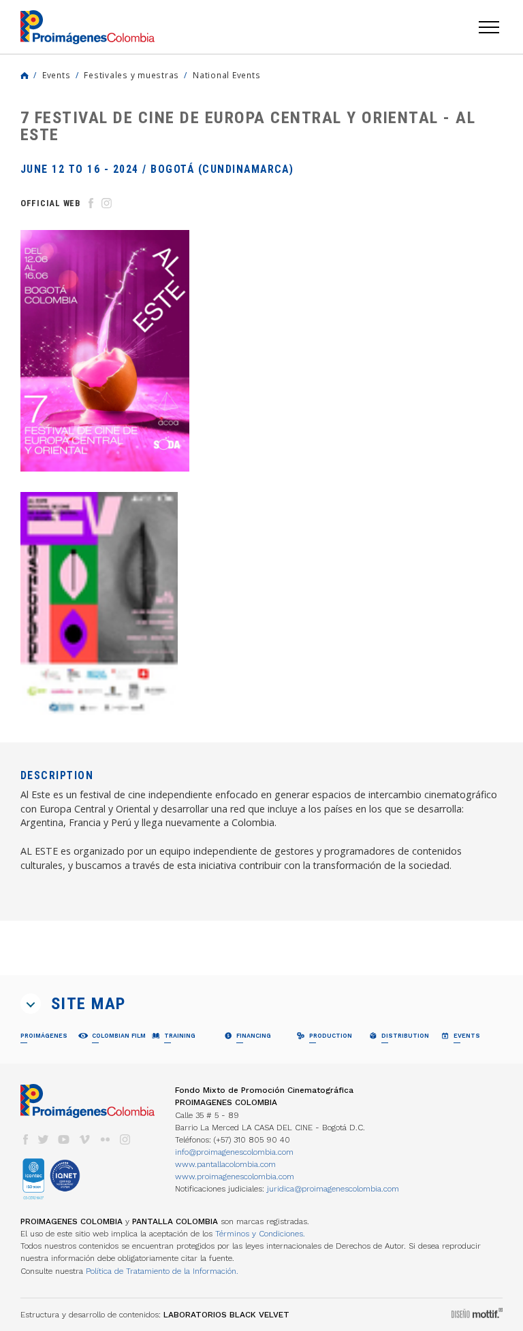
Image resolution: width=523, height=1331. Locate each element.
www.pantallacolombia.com (225, 1164)
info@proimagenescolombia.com (234, 1152)
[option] (104, 351)
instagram (125, 1139)
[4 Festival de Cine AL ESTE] (99, 603)
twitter (43, 1139)
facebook (25, 1139)
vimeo (84, 1139)
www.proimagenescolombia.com (234, 1176)
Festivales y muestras (131, 74)
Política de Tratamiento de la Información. (162, 1271)
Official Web (50, 203)
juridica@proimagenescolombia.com (333, 1189)
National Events (226, 74)
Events (56, 74)
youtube (64, 1139)
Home (24, 75)
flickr (105, 1139)
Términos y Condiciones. (260, 1233)
